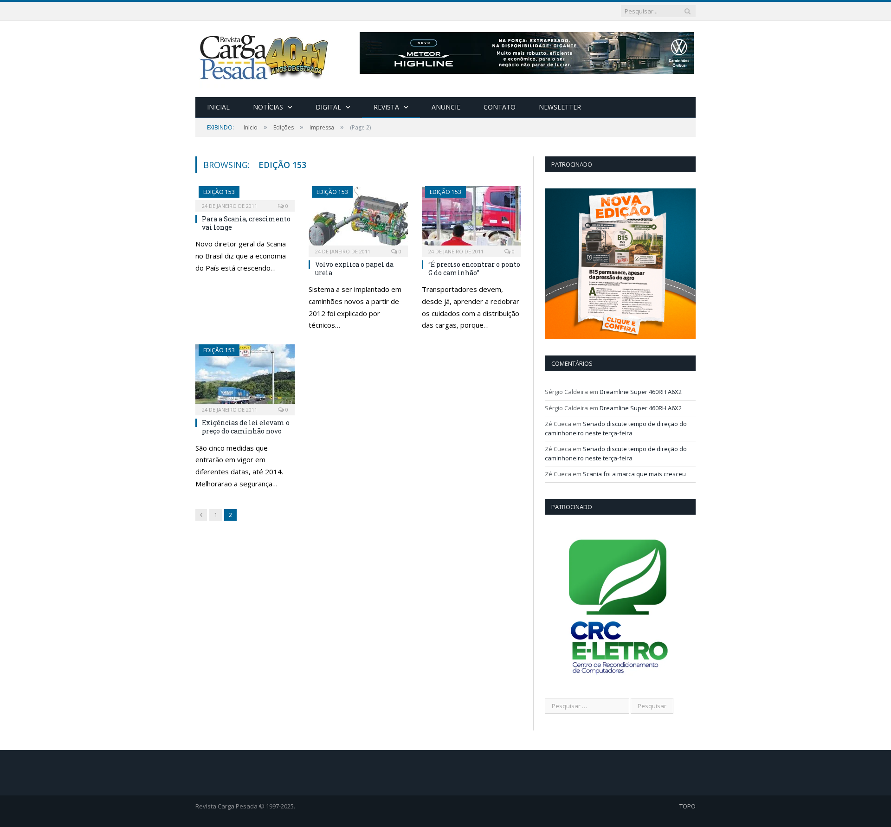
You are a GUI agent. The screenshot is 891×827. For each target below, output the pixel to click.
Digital (328, 107)
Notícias (268, 107)
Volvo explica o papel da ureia (354, 268)
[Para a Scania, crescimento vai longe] (245, 196)
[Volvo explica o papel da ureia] (358, 218)
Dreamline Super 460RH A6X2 (641, 392)
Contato (500, 107)
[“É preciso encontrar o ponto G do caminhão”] (471, 218)
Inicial (218, 107)
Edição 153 (219, 192)
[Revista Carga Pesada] (265, 57)
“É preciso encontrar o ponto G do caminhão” (474, 268)
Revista (386, 107)
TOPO (687, 806)
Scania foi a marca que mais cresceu (634, 474)
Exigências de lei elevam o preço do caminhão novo (246, 426)
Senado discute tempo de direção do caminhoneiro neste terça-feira (616, 428)
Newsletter (560, 107)
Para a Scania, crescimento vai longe (246, 223)
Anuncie (446, 107)
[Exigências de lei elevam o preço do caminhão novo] (245, 376)
